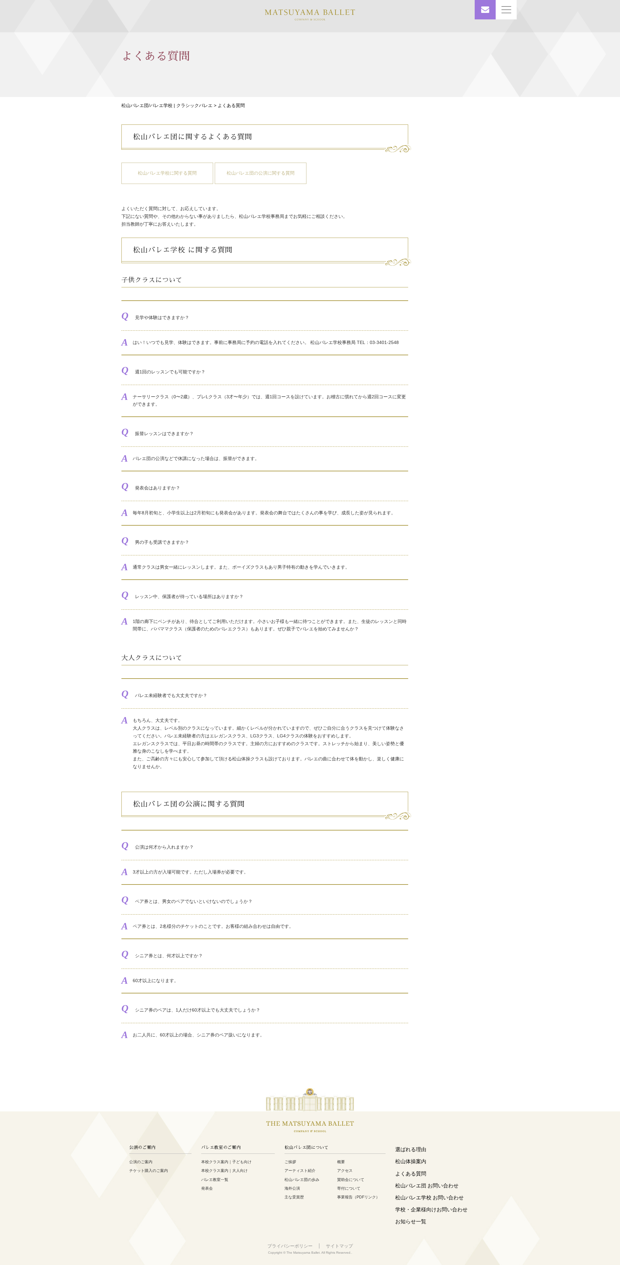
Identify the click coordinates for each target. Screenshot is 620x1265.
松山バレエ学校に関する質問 (167, 173)
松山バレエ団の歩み (301, 1179)
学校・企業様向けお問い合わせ (431, 1209)
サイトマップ (339, 1246)
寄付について (348, 1188)
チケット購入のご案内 (148, 1170)
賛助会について (350, 1179)
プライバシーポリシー (290, 1246)
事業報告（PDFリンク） (358, 1197)
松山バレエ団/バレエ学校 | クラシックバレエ (166, 105)
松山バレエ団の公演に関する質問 (260, 173)
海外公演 (292, 1188)
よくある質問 (410, 1173)
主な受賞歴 (294, 1197)
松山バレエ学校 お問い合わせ (429, 1197)
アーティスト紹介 (299, 1170)
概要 (341, 1162)
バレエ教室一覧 (214, 1179)
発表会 (207, 1188)
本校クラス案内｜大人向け (224, 1170)
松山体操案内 (410, 1161)
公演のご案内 (140, 1162)
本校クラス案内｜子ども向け (226, 1162)
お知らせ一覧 (410, 1221)
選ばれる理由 (410, 1149)
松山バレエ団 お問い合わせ (427, 1185)
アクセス (345, 1170)
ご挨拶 (290, 1162)
